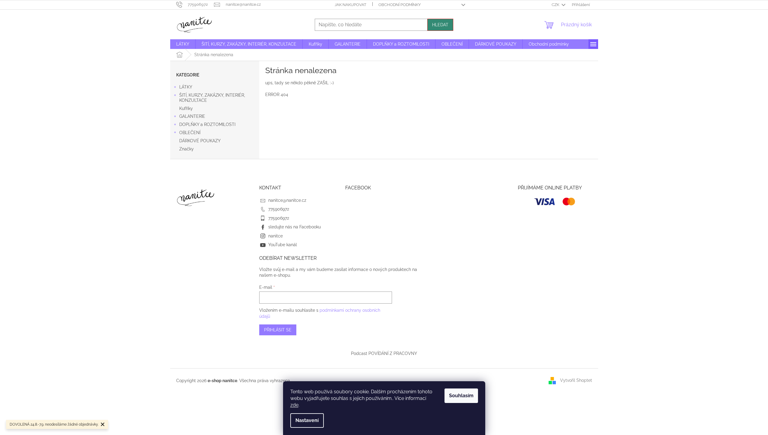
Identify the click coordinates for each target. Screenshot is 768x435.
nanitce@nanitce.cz (287, 200)
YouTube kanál (282, 244)
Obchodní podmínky (399, 4)
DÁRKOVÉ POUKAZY (200, 140)
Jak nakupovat (350, 4)
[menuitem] (182, 44)
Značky (186, 149)
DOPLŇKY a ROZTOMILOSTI (207, 124)
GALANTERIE (192, 116)
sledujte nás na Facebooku (294, 226)
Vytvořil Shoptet (576, 380)
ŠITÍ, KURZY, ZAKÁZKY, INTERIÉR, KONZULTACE (212, 98)
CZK (556, 4)
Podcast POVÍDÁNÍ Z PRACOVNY (384, 353)
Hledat (440, 24)
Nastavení (307, 420)
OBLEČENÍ (189, 132)
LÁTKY (185, 87)
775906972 (278, 209)
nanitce (275, 236)
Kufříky (186, 108)
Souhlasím (461, 395)
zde (294, 405)
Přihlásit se (278, 329)
